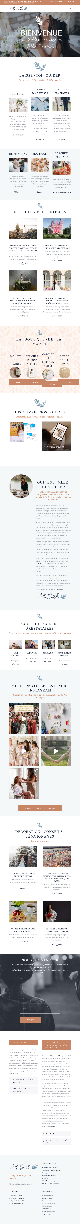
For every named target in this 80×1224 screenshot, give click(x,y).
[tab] (23, 1042)
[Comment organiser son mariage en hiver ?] (23, 856)
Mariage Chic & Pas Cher (17, 1201)
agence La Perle (44, 525)
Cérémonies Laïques (15, 1195)
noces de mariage (50, 1126)
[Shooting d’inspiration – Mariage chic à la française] (57, 228)
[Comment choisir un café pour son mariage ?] (23, 911)
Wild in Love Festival (45, 564)
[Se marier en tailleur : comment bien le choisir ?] (57, 911)
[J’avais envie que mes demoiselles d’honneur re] (24, 751)
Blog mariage (46, 1214)
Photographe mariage (48, 1211)
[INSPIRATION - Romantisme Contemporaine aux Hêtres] (56, 751)
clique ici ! (59, 589)
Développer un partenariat (50, 1173)
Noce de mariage (47, 1195)
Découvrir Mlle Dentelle (49, 1167)
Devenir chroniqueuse (49, 1175)
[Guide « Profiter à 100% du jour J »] (23, 432)
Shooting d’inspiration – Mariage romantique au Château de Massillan (57, 300)
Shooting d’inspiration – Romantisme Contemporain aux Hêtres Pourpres (23, 300)
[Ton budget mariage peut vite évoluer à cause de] (24, 718)
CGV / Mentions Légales (50, 1181)
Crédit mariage (46, 1209)
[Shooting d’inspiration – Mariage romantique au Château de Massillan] (57, 280)
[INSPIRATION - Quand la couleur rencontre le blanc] (56, 718)
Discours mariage (47, 1198)
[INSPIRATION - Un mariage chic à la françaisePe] (24, 783)
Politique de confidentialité (50, 1183)
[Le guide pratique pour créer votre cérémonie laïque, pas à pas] (56, 436)
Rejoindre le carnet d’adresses (51, 1170)
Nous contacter (46, 1178)
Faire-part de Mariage (57, 1056)
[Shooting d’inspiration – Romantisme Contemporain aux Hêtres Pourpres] (23, 280)
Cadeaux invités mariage (50, 1201)
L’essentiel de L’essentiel (17, 1198)
